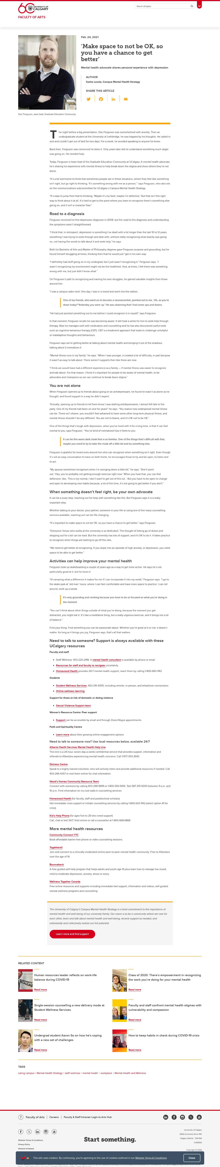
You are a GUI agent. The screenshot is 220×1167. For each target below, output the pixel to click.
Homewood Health (67, 671)
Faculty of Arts (31, 17)
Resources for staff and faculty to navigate (80, 665)
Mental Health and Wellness (130, 1073)
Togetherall (56, 847)
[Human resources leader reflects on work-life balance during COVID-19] (25, 980)
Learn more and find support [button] (72, 934)
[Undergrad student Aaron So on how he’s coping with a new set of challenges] (25, 1040)
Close (192, 1158)
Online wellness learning (70, 691)
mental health (90, 1073)
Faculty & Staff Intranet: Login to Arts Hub (88, 1117)
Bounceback (57, 864)
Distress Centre (59, 764)
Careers (54, 1117)
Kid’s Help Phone (59, 815)
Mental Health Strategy (49, 1073)
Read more (40, 989)
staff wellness (72, 1073)
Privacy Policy (24, 1144)
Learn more (62, 734)
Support (61, 720)
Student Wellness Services (71, 685)
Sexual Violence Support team (73, 705)
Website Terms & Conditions (151, 1158)
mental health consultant (107, 660)
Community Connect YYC (64, 835)
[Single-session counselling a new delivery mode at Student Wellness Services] (25, 1010)
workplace (106, 1073)
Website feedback (26, 1148)
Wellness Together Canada (65, 881)
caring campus (26, 1073)
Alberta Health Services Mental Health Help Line (78, 747)
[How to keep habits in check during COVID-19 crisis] (119, 1040)
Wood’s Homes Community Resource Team (74, 781)
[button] (90, 98)
